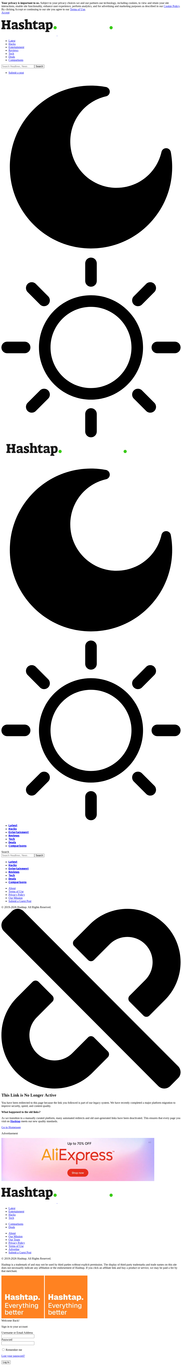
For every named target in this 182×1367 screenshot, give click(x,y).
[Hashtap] (66, 458)
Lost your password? (13, 1355)
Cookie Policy (172, 6)
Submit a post (16, 72)
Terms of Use (77, 9)
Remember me (13, 1349)
